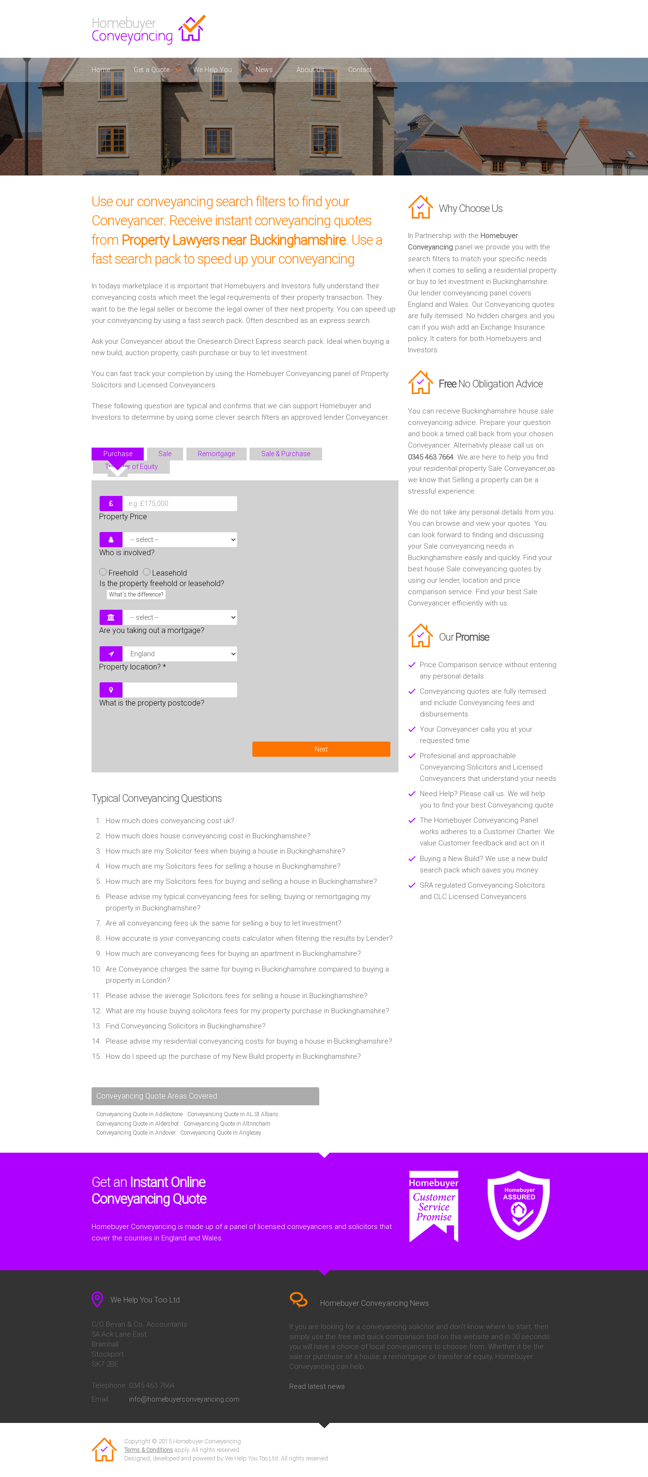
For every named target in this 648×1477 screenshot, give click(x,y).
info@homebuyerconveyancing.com (184, 1399)
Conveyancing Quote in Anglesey (220, 1132)
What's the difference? (136, 594)
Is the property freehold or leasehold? (161, 588)
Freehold (123, 573)
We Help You (212, 70)
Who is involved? (127, 552)
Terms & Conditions (148, 1450)
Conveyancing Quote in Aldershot (137, 1123)
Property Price (123, 516)
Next (321, 749)
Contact (360, 70)
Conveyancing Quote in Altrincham (227, 1123)
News (264, 70)
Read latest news (317, 1386)
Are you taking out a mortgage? (151, 630)
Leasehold (169, 573)
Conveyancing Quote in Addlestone (139, 1114)
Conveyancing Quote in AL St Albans (232, 1114)
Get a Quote (151, 70)
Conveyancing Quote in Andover (136, 1132)
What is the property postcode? (151, 702)
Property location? (132, 666)
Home (101, 70)
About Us (310, 70)
